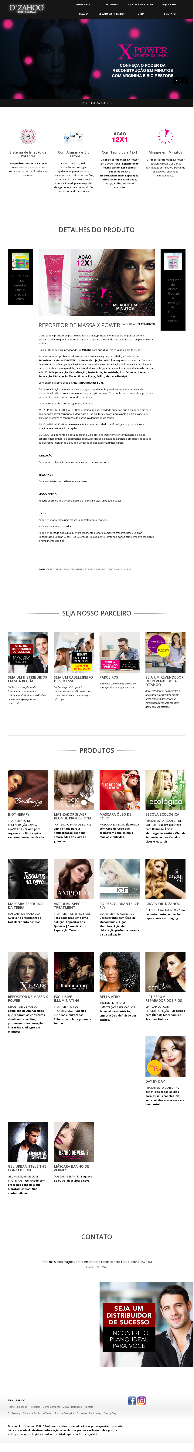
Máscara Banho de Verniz (38, 1413)
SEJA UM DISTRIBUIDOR (112, 14)
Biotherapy (14, 1413)
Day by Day (110, 1413)
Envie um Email (96, 1267)
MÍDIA (141, 14)
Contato (89, 1406)
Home (11, 1406)
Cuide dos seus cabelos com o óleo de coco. (20, 287)
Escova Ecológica (65, 1413)
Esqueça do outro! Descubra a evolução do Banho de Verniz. (176, 300)
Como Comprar (51, 1406)
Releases (76, 1406)
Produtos (35, 1406)
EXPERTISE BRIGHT (96, 569)
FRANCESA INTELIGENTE (69, 569)
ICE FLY (50, 569)
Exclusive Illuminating (88, 1413)
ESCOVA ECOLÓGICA (119, 569)
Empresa (22, 1406)
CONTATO (170, 14)
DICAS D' (83, 14)
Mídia (66, 1406)
